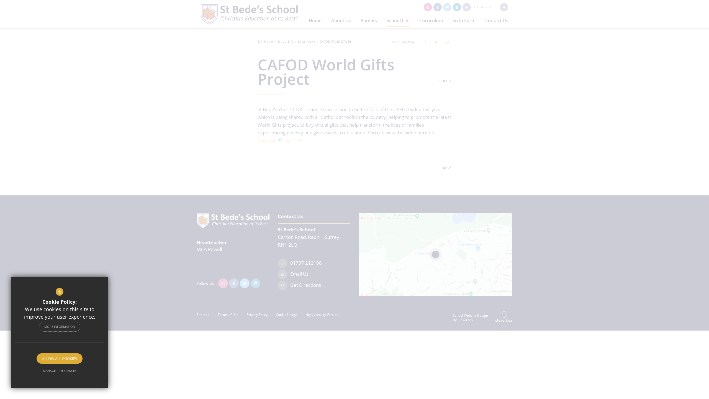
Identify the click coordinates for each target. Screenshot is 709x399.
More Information (59, 326)
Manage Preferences (59, 371)
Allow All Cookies (59, 358)
